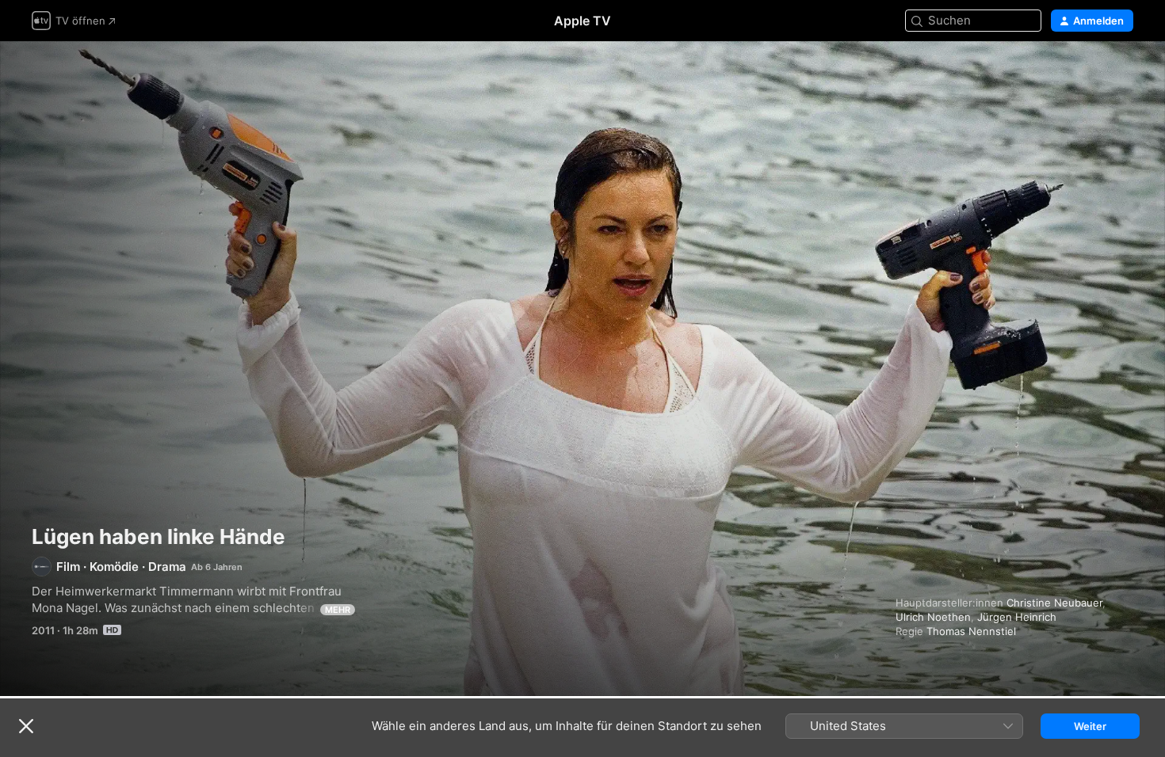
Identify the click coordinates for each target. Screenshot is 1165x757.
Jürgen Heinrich (1016, 617)
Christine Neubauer (1054, 602)
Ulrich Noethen (933, 617)
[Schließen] (26, 726)
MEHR (337, 609)
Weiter (1090, 726)
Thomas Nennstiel (971, 631)
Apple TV (582, 21)
